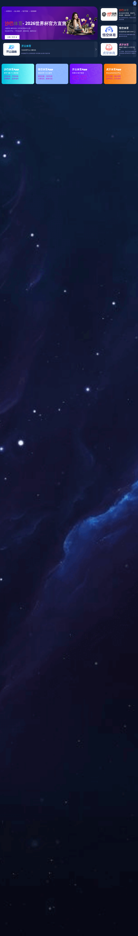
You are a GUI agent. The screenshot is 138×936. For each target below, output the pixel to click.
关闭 (134, 3)
